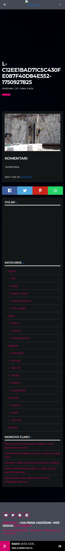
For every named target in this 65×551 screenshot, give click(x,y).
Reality (15, 382)
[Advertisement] (32, 39)
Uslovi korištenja (15, 530)
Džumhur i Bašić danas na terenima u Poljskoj (32, 462)
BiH (13, 278)
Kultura (12, 427)
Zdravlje (16, 420)
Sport (11, 315)
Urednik (26, 177)
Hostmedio (22, 525)
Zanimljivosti (18, 390)
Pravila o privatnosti (46, 530)
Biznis (14, 286)
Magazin (13, 345)
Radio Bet (10, 522)
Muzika (15, 375)
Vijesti (12, 271)
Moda (14, 412)
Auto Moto (17, 353)
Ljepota (15, 405)
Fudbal (15, 323)
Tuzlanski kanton (21, 300)
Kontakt (10, 533)
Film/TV (15, 367)
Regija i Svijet (19, 293)
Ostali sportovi (20, 338)
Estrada (16, 360)
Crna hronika (18, 308)
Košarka (16, 330)
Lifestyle (13, 397)
